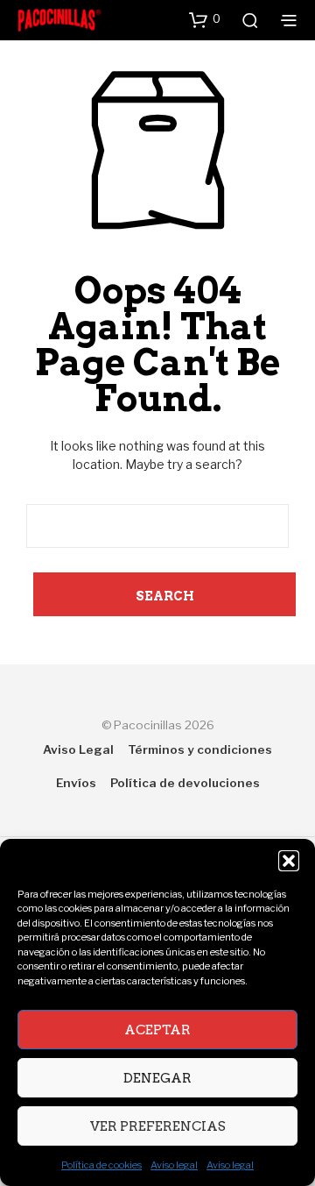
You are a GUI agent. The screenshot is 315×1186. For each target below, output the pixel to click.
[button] (289, 861)
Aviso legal (174, 1165)
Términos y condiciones (200, 749)
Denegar (157, 1078)
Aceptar (157, 1030)
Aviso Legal (78, 749)
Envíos (76, 783)
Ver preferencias (158, 1126)
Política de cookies (101, 1165)
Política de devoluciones (185, 783)
